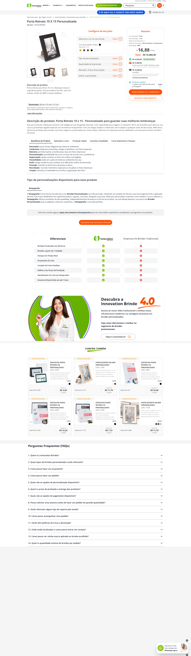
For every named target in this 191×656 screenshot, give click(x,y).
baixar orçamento (146, 98)
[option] (35, 74)
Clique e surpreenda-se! (115, 337)
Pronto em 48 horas (85, 5)
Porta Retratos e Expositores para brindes (70, 17)
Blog (164, 1)
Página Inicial (47, 17)
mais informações (34, 113)
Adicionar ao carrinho (145, 91)
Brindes (46, 5)
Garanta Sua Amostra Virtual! (95, 222)
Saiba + (160, 85)
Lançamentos (71, 5)
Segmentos (57, 5)
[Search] (153, 5)
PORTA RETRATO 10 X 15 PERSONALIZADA (104, 17)
